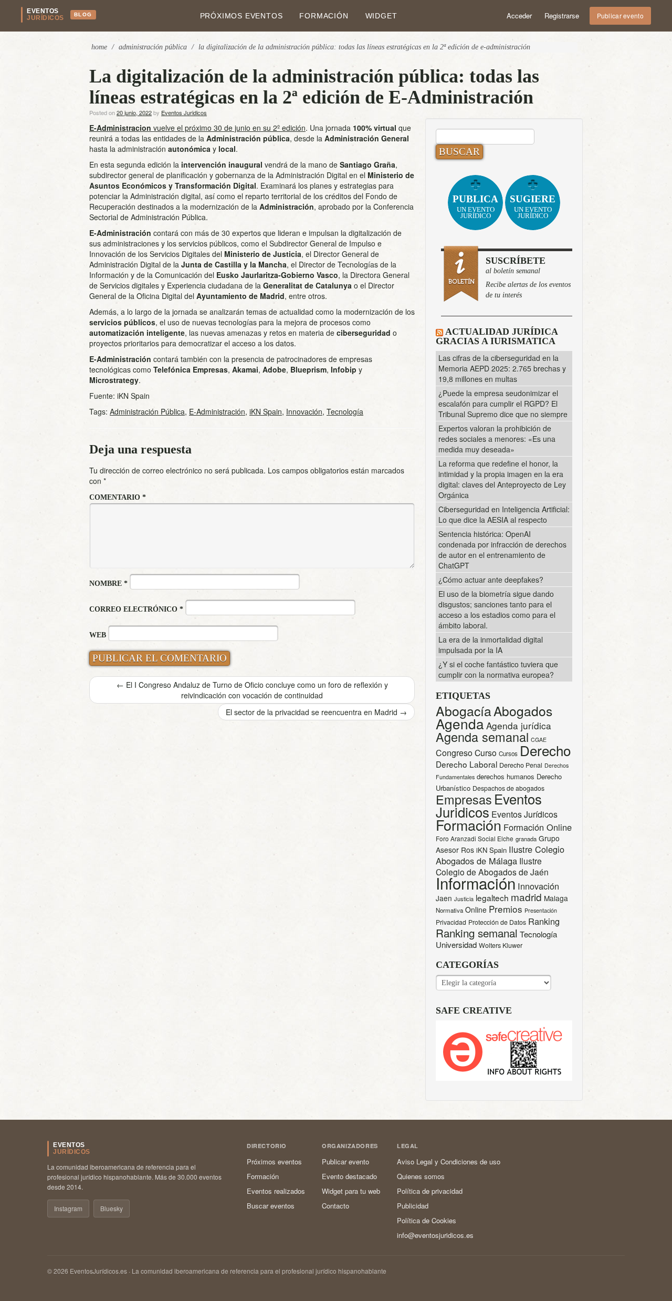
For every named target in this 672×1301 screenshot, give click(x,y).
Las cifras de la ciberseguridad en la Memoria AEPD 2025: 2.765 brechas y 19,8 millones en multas (502, 368)
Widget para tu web (351, 1191)
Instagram (68, 1208)
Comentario (117, 497)
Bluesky (111, 1208)
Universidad (456, 944)
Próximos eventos (241, 16)
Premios (505, 908)
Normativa (449, 910)
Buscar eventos (271, 1206)
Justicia (464, 898)
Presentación (540, 910)
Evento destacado (349, 1176)
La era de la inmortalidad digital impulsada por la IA (490, 644)
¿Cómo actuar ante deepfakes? (490, 579)
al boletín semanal (528, 277)
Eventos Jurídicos (524, 814)
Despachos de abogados (508, 788)
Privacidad (451, 921)
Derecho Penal (520, 765)
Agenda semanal (482, 737)
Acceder (519, 15)
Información (476, 883)
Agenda (460, 723)
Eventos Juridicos (184, 112)
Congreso (454, 753)
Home (99, 47)
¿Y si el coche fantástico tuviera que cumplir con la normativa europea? (498, 669)
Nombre (108, 583)
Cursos (508, 753)
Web (97, 635)
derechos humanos (505, 776)
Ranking (544, 921)
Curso (486, 753)
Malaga (556, 898)
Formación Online (537, 827)
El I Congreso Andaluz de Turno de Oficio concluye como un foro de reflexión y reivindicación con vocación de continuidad (252, 689)
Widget (381, 16)
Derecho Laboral (466, 764)
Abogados (523, 710)
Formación (323, 16)
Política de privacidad (430, 1191)
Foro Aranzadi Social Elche (474, 838)
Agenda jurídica (518, 725)
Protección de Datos (497, 922)
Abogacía (463, 710)
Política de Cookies (426, 1220)
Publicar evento (620, 15)
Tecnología (345, 411)
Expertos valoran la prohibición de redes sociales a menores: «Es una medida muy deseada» (496, 439)
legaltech (492, 897)
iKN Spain (265, 411)
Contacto (335, 1206)
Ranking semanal (477, 933)
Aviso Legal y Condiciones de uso (448, 1161)
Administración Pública (153, 47)
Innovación (304, 411)
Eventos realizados (276, 1191)
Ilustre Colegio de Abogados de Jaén (492, 866)
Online (476, 909)
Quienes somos (421, 1176)
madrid (526, 897)
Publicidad (412, 1206)
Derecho (545, 750)
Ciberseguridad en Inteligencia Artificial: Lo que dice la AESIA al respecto (504, 514)
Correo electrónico (136, 609)
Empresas (464, 799)
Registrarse (561, 15)
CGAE (539, 740)
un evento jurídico (475, 206)
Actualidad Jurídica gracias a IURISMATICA (497, 336)
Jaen (444, 898)
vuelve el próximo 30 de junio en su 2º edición (197, 127)
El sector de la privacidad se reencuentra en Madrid (316, 712)
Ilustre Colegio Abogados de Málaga (500, 855)
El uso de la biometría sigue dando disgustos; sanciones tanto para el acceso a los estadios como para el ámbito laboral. (496, 609)
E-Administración (217, 411)
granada (526, 838)
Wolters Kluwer (500, 945)
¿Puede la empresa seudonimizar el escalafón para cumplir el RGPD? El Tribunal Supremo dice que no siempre (503, 403)
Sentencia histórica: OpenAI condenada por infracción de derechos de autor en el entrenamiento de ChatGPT (502, 550)
